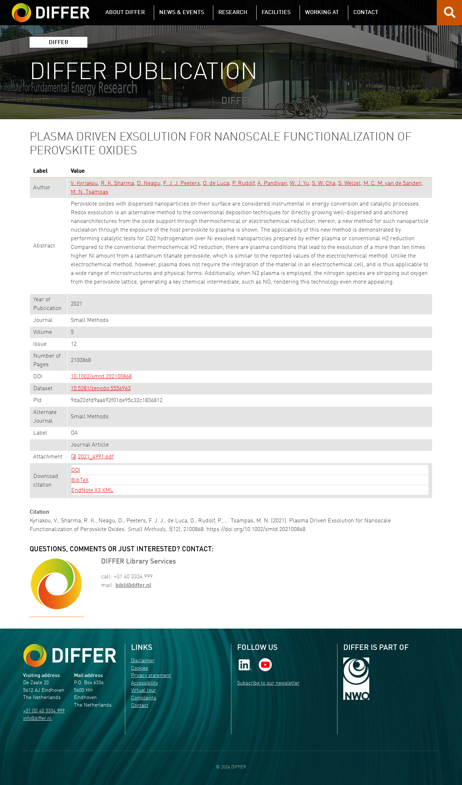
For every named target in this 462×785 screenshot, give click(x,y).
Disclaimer (142, 661)
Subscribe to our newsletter (268, 683)
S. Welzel (349, 183)
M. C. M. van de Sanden (392, 183)
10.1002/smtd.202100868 (101, 377)
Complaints (143, 698)
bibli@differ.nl (133, 585)
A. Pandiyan (272, 183)
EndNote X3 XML (92, 490)
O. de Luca (216, 183)
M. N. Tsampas (89, 192)
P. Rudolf (243, 183)
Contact (139, 705)
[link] (245, 665)
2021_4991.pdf (96, 457)
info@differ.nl (37, 718)
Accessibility (144, 683)
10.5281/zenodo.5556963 (101, 389)
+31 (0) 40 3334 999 (44, 711)
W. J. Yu (299, 183)
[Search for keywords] (449, 15)
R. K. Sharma (117, 183)
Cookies (139, 668)
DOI (75, 470)
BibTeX (80, 480)
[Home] (69, 655)
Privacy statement (151, 675)
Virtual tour (143, 690)
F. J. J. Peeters (181, 183)
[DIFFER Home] (51, 8)
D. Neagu (148, 183)
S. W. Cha (323, 183)
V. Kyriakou (84, 183)
